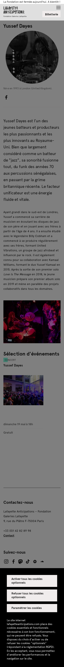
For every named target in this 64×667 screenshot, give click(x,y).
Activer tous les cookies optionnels (27, 581)
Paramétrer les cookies (26, 608)
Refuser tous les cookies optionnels (27, 595)
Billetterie (51, 14)
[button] (58, 6)
